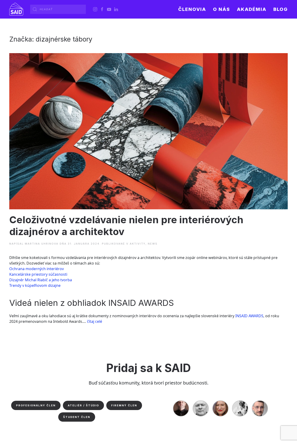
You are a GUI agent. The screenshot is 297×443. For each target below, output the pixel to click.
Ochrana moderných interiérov (36, 268)
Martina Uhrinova (41, 243)
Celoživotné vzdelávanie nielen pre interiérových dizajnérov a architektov (126, 225)
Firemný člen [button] (124, 405)
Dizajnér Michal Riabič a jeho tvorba (40, 279)
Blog (280, 9)
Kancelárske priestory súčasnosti (38, 274)
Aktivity (137, 243)
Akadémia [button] (251, 9)
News (153, 243)
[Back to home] (16, 9)
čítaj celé (94, 321)
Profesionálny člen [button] (36, 405)
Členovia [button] (192, 9)
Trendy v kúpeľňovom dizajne (35, 285)
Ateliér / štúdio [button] (83, 405)
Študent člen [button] (76, 417)
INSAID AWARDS (249, 315)
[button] (221, 9)
